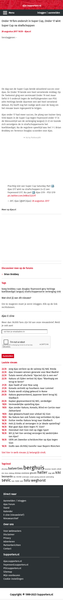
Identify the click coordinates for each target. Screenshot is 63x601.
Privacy (7, 538)
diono (6, 473)
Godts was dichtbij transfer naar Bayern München (34, 446)
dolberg (11, 473)
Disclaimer (8, 534)
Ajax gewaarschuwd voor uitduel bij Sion (29, 414)
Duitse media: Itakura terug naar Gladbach (30, 420)
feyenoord (36, 289)
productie (42, 477)
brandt (54, 469)
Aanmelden (9, 500)
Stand (6, 507)
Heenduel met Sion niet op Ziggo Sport (29, 430)
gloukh (33, 473)
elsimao (18, 473)
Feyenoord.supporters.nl (15, 564)
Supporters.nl (11, 554)
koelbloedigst (9, 291)
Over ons (8, 524)
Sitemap (7, 571)
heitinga (51, 289)
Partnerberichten (12, 545)
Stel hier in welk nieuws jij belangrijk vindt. (24, 452)
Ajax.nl (13, 209)
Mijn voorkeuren (11, 575)
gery (44, 289)
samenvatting (50, 477)
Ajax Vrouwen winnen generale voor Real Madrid (33, 372)
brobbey (11, 289)
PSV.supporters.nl (12, 568)
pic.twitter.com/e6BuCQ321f (22, 195)
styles (17, 481)
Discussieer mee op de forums (17, 268)
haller (42, 472)
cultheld (58, 469)
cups (18, 289)
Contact (7, 548)
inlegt (49, 473)
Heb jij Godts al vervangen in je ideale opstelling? (34, 423)
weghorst (38, 480)
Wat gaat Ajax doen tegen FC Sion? (26, 426)
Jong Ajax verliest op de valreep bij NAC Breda (32, 369)
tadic (21, 481)
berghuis (33, 468)
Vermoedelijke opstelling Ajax (24, 404)
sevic (6, 480)
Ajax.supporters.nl (12, 561)
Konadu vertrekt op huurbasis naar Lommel (31, 388)
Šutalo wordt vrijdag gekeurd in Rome (28, 391)
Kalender (8, 511)
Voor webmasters (12, 531)
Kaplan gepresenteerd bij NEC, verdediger (30, 401)
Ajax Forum (9, 504)
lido (14, 477)
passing (36, 477)
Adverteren (9, 541)
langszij (20, 291)
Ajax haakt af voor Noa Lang (23, 385)
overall (32, 477)
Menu (11, 12)
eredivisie (25, 473)
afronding (4, 469)
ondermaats (25, 477)
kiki (58, 472)
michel (18, 477)
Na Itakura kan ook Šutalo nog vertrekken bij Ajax (34, 417)
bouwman (48, 469)
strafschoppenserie (35, 291)
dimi (3, 473)
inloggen (41, 12)
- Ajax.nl (27, 31)
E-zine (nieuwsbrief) (13, 515)
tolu (27, 480)
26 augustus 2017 (40, 201)
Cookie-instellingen (13, 579)
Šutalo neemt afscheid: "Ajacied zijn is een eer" (33, 375)
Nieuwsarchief (10, 518)
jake (53, 473)
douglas (26, 289)
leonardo (7, 476)
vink (59, 291)
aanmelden (54, 12)
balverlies (15, 468)
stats (12, 481)
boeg (4, 289)
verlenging (50, 291)
